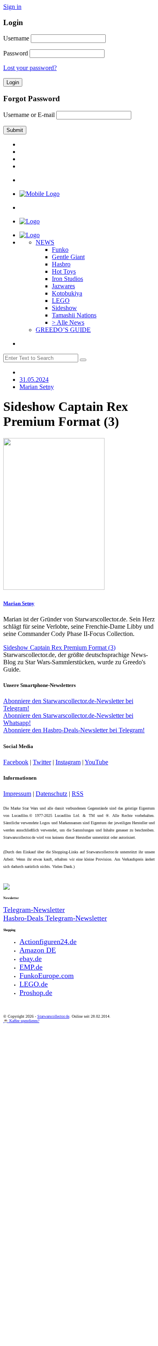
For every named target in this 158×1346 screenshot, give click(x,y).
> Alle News (68, 322)
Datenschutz (51, 793)
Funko (60, 249)
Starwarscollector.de (53, 1016)
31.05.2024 (34, 379)
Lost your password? (30, 67)
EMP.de (31, 967)
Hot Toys (64, 271)
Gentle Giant (68, 256)
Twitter (42, 762)
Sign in (12, 6)
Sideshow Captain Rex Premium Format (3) (59, 647)
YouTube (96, 762)
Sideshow (64, 307)
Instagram (68, 762)
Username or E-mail (29, 114)
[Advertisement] (79, 1106)
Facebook (15, 762)
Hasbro (61, 264)
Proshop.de (35, 993)
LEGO (61, 300)
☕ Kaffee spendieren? (21, 1021)
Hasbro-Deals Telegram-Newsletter (55, 918)
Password (15, 53)
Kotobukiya (67, 293)
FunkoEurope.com (46, 976)
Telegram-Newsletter (34, 910)
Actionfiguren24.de (48, 942)
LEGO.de (33, 984)
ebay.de (30, 959)
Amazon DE (37, 950)
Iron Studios (67, 278)
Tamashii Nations (74, 315)
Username (16, 38)
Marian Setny (18, 603)
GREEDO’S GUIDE (63, 329)
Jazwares (63, 286)
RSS (77, 793)
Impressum (17, 793)
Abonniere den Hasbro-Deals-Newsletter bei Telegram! (74, 730)
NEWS (45, 242)
